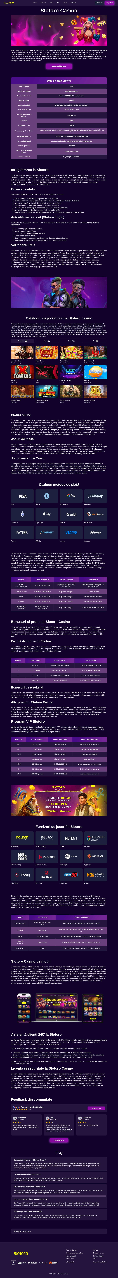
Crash (70, 341)
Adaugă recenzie (96, 1108)
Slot (94, 341)
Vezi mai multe (59, 1140)
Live (45, 341)
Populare (21, 341)
